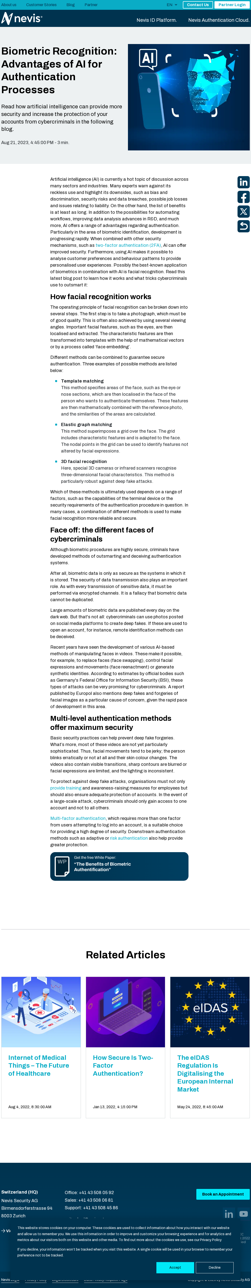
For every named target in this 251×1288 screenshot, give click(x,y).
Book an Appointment (223, 1194)
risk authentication (129, 838)
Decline (215, 1267)
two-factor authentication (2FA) (128, 245)
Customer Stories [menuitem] (41, 5)
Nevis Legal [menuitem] (10, 1280)
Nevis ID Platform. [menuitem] (157, 20)
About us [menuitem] (8, 5)
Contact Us (198, 5)
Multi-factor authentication (78, 818)
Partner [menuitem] (91, 5)
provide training (66, 788)
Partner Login (232, 5)
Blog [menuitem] (70, 5)
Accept (175, 1267)
